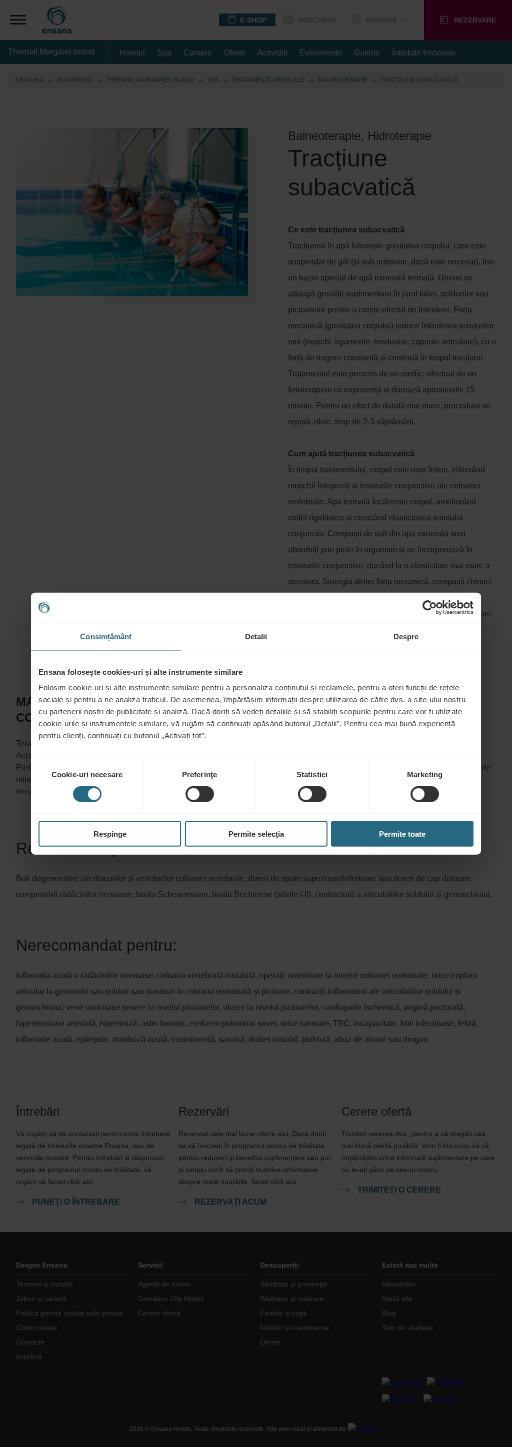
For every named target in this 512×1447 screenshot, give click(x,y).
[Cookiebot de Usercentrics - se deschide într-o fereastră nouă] (430, 607)
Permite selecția (256, 834)
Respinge (110, 834)
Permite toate (402, 834)
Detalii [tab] (256, 636)
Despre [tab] (406, 636)
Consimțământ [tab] (106, 636)
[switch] (200, 794)
